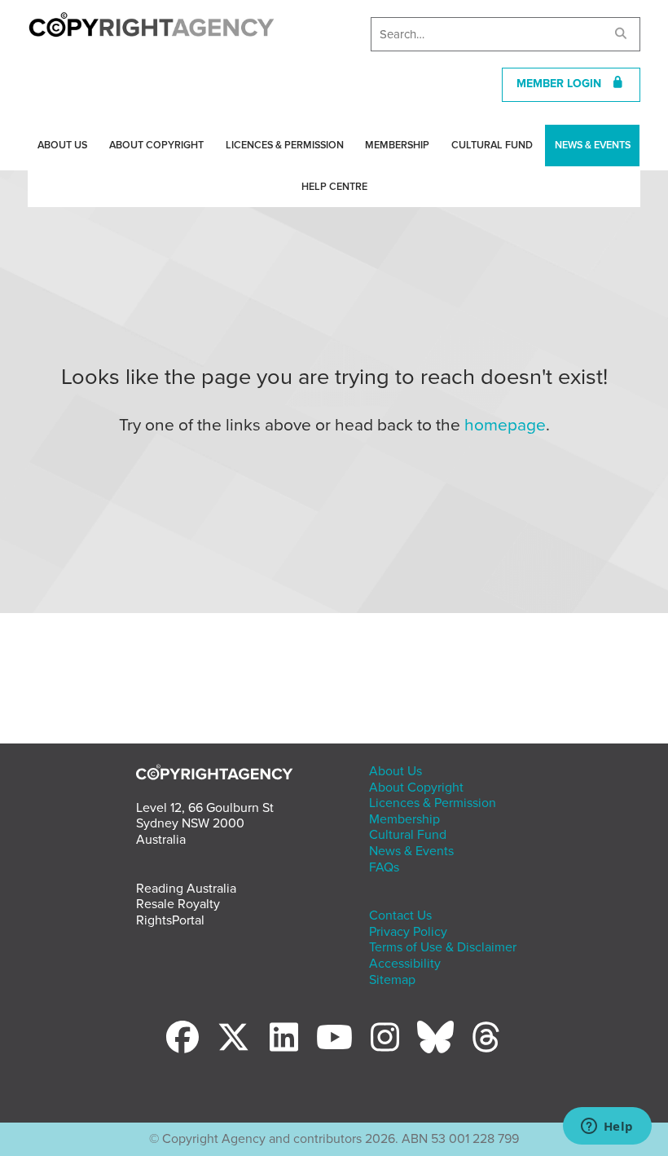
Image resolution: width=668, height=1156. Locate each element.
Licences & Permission (285, 145)
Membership (397, 145)
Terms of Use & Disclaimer (442, 947)
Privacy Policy (408, 932)
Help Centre (334, 186)
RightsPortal (170, 920)
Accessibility (405, 963)
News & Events (593, 145)
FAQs (384, 867)
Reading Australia (186, 888)
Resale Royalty (178, 904)
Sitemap (392, 980)
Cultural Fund (492, 145)
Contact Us (400, 915)
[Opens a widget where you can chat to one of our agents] (607, 1127)
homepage (505, 425)
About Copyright (156, 145)
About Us (62, 145)
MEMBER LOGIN (563, 83)
